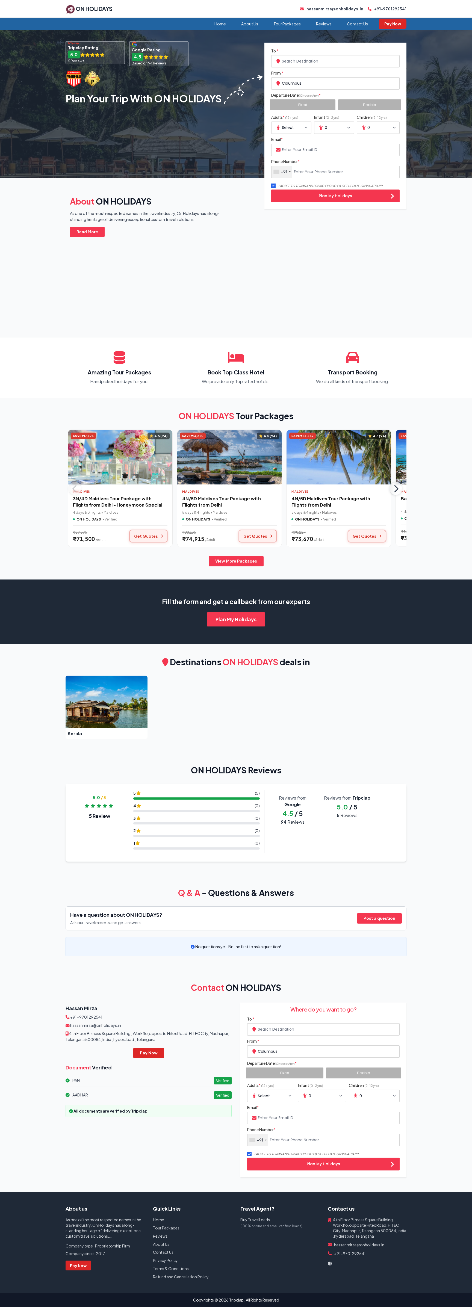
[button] (107, 707)
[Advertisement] (229, 281)
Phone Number (285, 161)
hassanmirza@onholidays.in (334, 8)
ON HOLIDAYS (94, 8)
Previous (74, 488)
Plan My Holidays (335, 196)
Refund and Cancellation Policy (181, 1276)
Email (277, 139)
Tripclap (236, 1299)
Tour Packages (287, 23)
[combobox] (335, 61)
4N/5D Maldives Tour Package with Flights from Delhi (221, 502)
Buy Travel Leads (255, 1219)
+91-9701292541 (390, 8)
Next (395, 488)
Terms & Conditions (171, 1268)
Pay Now (392, 23)
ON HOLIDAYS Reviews (236, 770)
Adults (284, 117)
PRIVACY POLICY (325, 186)
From (277, 72)
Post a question (379, 918)
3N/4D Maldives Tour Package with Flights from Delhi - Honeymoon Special (117, 502)
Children (372, 117)
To (274, 50)
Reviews (324, 23)
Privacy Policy (165, 1260)
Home (220, 23)
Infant (326, 117)
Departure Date (296, 95)
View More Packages (236, 560)
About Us (249, 23)
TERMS (301, 186)
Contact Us (357, 23)
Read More (87, 231)
